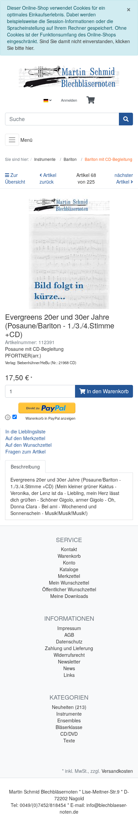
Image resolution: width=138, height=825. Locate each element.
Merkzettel (69, 576)
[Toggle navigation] (12, 140)
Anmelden (69, 100)
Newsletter (69, 661)
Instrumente (69, 713)
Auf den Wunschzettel (28, 444)
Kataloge (69, 569)
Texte (69, 740)
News (69, 668)
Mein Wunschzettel (69, 582)
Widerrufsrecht (69, 654)
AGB (69, 634)
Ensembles (69, 720)
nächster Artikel (124, 178)
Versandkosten (117, 770)
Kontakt (69, 549)
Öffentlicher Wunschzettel (69, 589)
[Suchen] (126, 119)
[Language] (48, 100)
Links (69, 675)
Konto (69, 562)
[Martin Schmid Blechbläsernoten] (69, 77)
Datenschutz (69, 641)
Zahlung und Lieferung (69, 648)
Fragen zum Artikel (25, 451)
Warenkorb (69, 555)
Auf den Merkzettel (25, 438)
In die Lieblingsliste (25, 431)
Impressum (69, 628)
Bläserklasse (69, 727)
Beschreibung (25, 466)
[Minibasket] (90, 100)
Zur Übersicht (15, 178)
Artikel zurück (48, 178)
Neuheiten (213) (69, 707)
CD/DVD (69, 733)
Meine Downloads (69, 596)
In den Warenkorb (107, 391)
